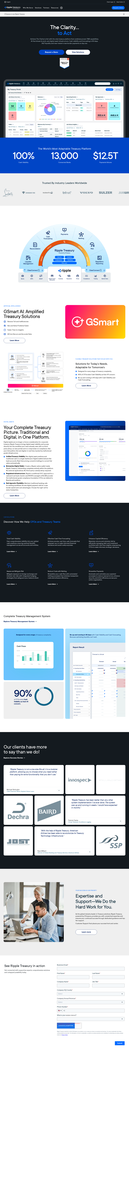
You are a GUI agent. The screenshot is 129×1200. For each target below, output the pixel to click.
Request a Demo (118, 8)
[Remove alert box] (123, 14)
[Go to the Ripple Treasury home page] (12, 7)
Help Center (119, 2)
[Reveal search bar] (61, 8)
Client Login (110, 2)
